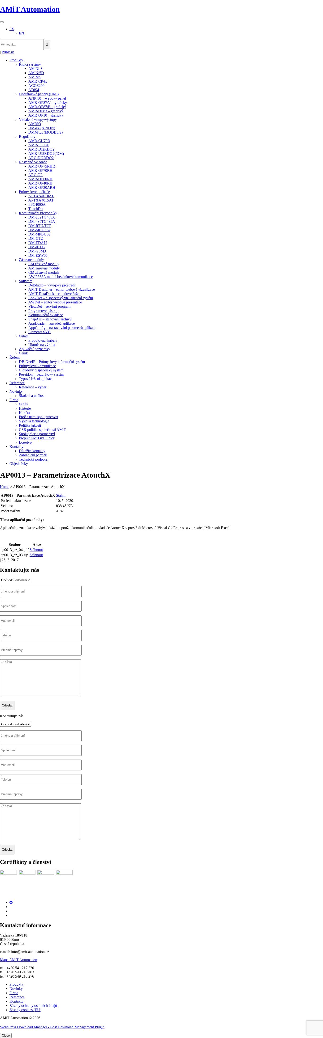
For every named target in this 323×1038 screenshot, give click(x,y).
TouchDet (35, 209)
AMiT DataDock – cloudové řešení (54, 294)
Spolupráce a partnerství (37, 434)
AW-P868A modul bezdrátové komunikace (60, 277)
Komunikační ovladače (45, 315)
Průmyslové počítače (34, 192)
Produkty (16, 60)
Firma (13, 400)
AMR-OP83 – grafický (45, 111)
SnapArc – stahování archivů (50, 319)
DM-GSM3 (37, 251)
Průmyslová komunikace (37, 366)
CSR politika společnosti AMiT (42, 430)
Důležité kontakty (32, 451)
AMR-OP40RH (40, 183)
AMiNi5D (36, 73)
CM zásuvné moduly (44, 272)
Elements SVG (39, 332)
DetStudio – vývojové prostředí (51, 285)
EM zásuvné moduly (43, 264)
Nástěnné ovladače (33, 162)
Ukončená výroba (41, 345)
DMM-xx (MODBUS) (45, 132)
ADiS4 (33, 90)
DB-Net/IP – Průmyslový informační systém (52, 362)
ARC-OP (35, 175)
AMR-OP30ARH (41, 187)
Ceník (23, 353)
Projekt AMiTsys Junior (36, 438)
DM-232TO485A (41, 217)
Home (4, 487)
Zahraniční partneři (33, 455)
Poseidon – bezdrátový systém (41, 374)
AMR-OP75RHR (41, 166)
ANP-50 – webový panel (47, 98)
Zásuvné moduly (31, 260)
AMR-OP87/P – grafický (47, 107)
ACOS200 (36, 86)
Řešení (14, 357)
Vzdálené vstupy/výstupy (38, 120)
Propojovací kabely (42, 340)
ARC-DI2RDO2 (41, 158)
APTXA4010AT (41, 196)
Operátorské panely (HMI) (39, 94)
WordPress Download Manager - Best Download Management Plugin (52, 1027)
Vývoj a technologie (34, 421)
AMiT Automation (30, 9)
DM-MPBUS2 (39, 234)
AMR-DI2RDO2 (41, 149)
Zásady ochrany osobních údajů (33, 1006)
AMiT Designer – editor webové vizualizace (61, 289)
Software (25, 281)
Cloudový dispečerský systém (41, 370)
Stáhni (60, 495)
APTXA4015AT (41, 200)
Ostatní (24, 336)
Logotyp (25, 442)
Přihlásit (8, 52)
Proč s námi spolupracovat (38, 417)
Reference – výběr (32, 387)
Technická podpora (33, 459)
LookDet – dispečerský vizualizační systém (60, 298)
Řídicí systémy (30, 64)
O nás (23, 404)
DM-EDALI (37, 243)
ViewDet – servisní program (49, 306)
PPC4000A (37, 204)
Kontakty (16, 447)
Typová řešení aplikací (35, 379)
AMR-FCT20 (38, 145)
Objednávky (18, 464)
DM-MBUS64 (39, 230)
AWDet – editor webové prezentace (55, 302)
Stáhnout (36, 550)
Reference (17, 383)
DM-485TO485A (41, 221)
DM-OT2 (35, 238)
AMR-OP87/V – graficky (47, 103)
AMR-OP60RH (40, 179)
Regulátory (27, 136)
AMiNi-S (35, 69)
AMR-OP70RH (40, 170)
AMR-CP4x (37, 81)
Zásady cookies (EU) (25, 1010)
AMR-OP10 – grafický (45, 115)
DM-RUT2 (36, 247)
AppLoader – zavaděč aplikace (51, 323)
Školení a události (32, 396)
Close (6, 1035)
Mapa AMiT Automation (18, 960)
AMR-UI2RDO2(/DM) (46, 153)
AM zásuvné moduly (44, 268)
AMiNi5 (34, 77)
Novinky (16, 391)
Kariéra (24, 413)
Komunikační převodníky (38, 213)
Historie (25, 408)
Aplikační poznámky (34, 349)
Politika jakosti (30, 425)
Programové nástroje (43, 311)
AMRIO (34, 124)
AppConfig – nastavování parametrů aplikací (61, 328)
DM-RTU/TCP (39, 226)
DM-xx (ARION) (41, 128)
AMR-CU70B (39, 141)
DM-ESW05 (38, 255)
